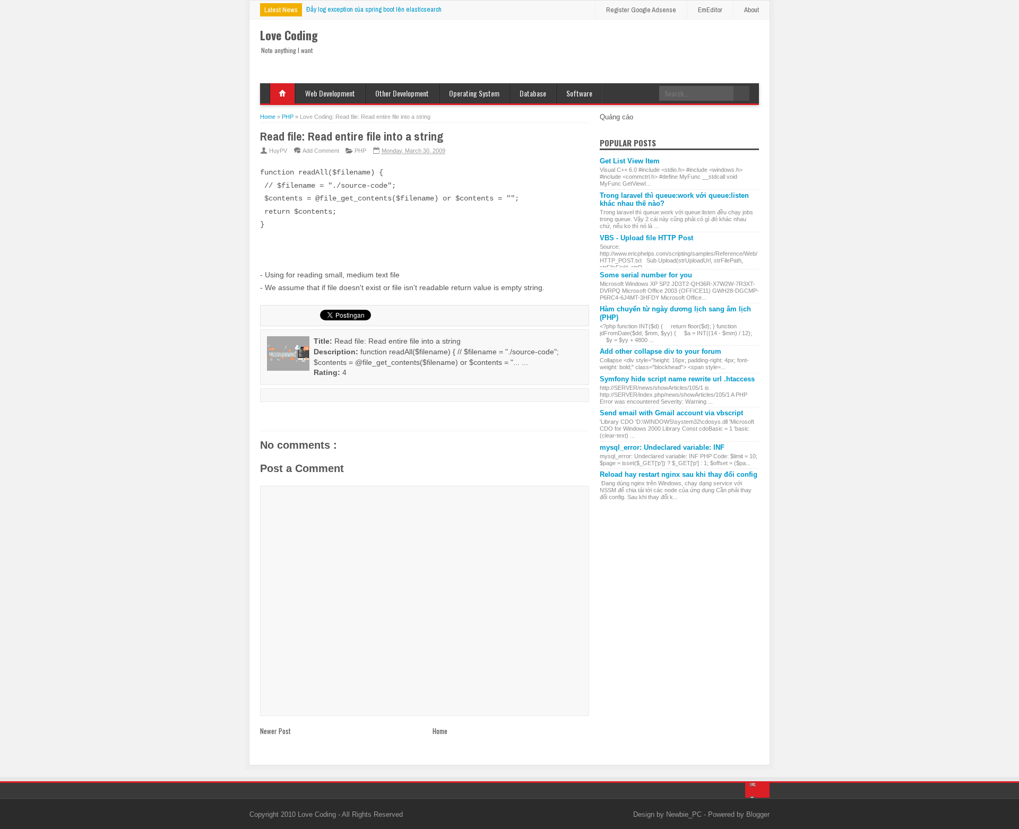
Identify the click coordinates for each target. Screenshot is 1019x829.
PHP (360, 150)
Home (282, 93)
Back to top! (757, 790)
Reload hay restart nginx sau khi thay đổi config (678, 474)
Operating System (474, 93)
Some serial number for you (646, 275)
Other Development (402, 93)
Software (579, 93)
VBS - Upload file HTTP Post (646, 238)
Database (533, 93)
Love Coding (318, 814)
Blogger (758, 814)
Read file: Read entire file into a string (351, 136)
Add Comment (321, 150)
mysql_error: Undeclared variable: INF (662, 447)
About (751, 9)
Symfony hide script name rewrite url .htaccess (677, 379)
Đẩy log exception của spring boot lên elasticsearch (374, 9)
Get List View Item (630, 161)
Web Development (330, 93)
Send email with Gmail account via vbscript (671, 413)
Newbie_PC (685, 814)
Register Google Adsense (641, 9)
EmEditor (710, 9)
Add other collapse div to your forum (660, 351)
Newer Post (275, 731)
